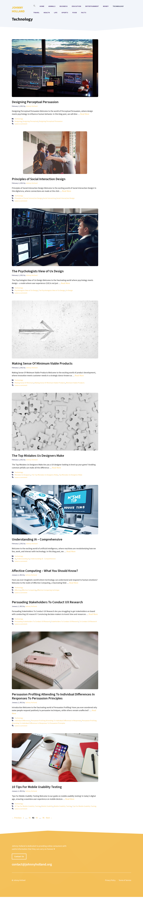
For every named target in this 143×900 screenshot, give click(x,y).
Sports (65, 13)
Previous (16, 817)
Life (55, 13)
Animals (51, 6)
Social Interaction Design (65, 198)
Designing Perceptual (30, 121)
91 (30, 817)
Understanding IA (23, 559)
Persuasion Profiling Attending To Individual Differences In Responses (56, 720)
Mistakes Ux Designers (23, 475)
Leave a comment (21, 124)
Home (42, 6)
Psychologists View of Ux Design (26, 290)
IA (15, 559)
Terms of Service (125, 880)
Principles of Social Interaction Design (38, 179)
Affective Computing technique (48, 590)
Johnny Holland (18, 9)
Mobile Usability (47, 806)
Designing (18, 121)
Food (74, 13)
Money (106, 6)
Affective (18, 590)
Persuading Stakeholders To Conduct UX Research (47, 602)
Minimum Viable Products (75, 383)
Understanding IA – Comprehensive (37, 539)
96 (43, 817)
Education (76, 6)
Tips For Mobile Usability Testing (84, 806)
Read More (84, 114)
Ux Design (69, 290)
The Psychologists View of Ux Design (38, 271)
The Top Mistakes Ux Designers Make (38, 455)
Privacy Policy (110, 880)
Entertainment (92, 6)
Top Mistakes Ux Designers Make (70, 475)
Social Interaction (49, 198)
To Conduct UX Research (88, 621)
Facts (83, 13)
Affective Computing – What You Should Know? (45, 571)
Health (47, 13)
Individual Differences (22, 720)
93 (37, 817)
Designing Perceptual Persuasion (35, 102)
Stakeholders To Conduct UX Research (65, 621)
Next (49, 817)
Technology (118, 6)
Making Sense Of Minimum (24, 383)
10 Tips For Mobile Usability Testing (37, 787)
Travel (36, 13)
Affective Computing (29, 590)
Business (64, 6)
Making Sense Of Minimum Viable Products (42, 363)
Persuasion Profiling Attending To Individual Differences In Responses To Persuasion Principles (53, 696)
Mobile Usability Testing (63, 806)
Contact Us (19, 856)
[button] (34, 6)
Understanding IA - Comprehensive (43, 559)
